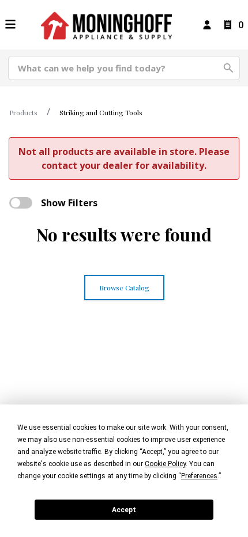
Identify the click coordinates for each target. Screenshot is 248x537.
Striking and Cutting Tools (100, 112)
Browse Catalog (124, 287)
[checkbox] (20, 203)
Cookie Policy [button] (165, 464)
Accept (124, 510)
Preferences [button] (199, 476)
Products (23, 112)
